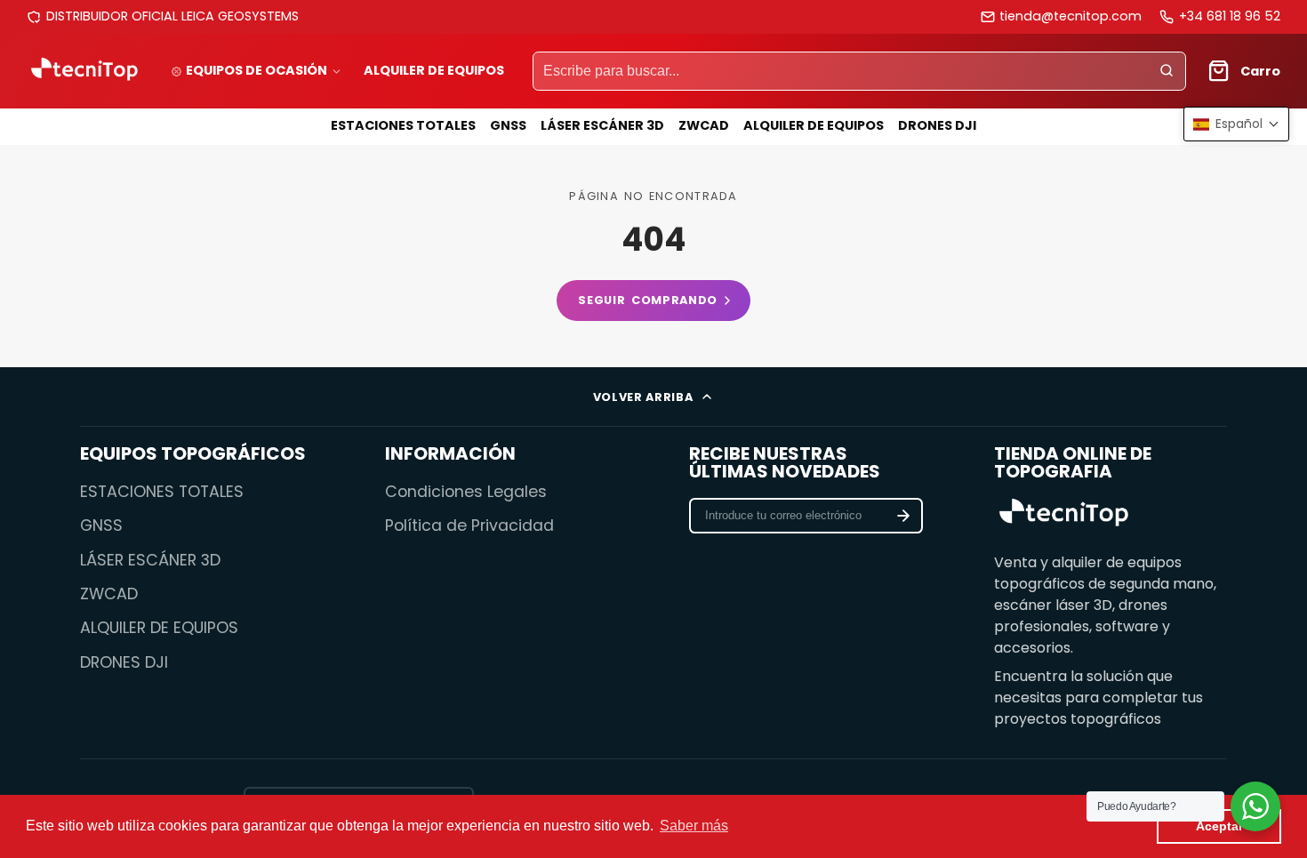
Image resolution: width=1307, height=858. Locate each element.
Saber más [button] (694, 825)
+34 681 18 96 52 (1229, 16)
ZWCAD (703, 125)
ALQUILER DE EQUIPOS (434, 70)
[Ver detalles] (1064, 515)
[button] (1236, 124)
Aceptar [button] (1219, 826)
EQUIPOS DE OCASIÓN (256, 70)
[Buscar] (1166, 71)
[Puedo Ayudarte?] (1255, 806)
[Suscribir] (903, 515)
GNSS (508, 125)
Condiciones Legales (466, 491)
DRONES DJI (937, 125)
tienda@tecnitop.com (1070, 16)
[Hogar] (84, 70)
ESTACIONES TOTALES (403, 125)
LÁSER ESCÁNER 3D (602, 125)
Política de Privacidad (469, 525)
